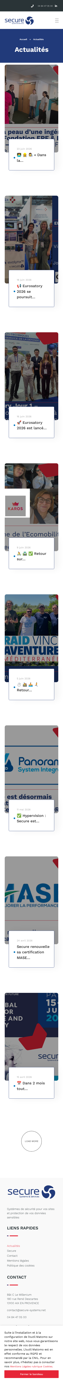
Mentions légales (18, 1260)
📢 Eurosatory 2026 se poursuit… (29, 291)
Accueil (23, 39)
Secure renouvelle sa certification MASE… (33, 952)
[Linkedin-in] (56, 6)
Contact (12, 1255)
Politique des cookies (20, 1265)
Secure (11, 1250)
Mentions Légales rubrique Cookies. (31, 1366)
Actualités (13, 1246)
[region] (31, 1353)
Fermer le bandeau (31, 1374)
